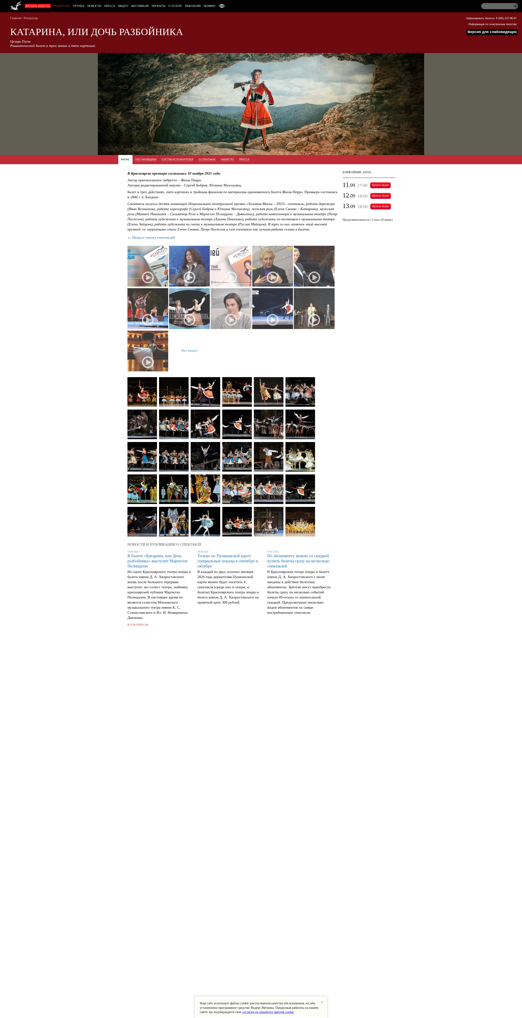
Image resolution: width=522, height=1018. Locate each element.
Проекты (158, 6)
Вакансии (193, 6)
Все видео (189, 350)
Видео (123, 6)
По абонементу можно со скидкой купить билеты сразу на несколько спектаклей (298, 560)
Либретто (227, 159)
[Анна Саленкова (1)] (268, 522)
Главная (15, 18)
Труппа (78, 6)
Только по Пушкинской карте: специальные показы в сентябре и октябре (227, 560)
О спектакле (207, 159)
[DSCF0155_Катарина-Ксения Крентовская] (142, 392)
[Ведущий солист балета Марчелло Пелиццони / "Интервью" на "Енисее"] (231, 309)
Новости (94, 6)
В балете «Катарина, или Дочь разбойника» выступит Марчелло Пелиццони (157, 560)
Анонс (125, 159)
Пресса (109, 6)
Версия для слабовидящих (492, 32)
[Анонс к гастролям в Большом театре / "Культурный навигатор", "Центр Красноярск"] (147, 351)
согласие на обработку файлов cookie (268, 1012)
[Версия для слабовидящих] (222, 6)
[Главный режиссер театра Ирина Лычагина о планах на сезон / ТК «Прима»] (272, 266)
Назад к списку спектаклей (153, 237)
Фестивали (140, 6)
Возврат (210, 6)
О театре (175, 6)
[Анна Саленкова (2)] (300, 522)
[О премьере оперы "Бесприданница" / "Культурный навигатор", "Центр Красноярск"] (314, 309)
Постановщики (145, 159)
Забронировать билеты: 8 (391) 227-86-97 (491, 18)
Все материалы (137, 624)
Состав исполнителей (177, 159)
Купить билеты (38, 6)
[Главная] (16, 5)
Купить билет (380, 185)
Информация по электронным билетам (492, 24)
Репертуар (62, 6)
